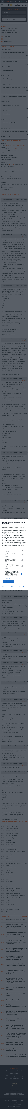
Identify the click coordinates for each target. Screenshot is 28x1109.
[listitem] (14, 550)
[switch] (22, 554)
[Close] (24, 522)
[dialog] (14, 554)
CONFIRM (8, 581)
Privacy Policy (22, 586)
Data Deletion (5, 586)
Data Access (14, 586)
